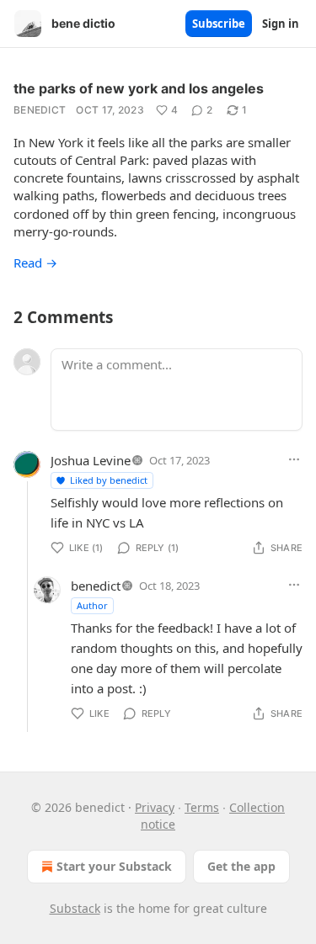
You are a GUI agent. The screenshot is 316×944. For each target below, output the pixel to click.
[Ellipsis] (294, 459)
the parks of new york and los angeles (138, 88)
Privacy (154, 807)
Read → (35, 262)
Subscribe (218, 23)
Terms (202, 807)
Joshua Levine (91, 460)
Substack (75, 908)
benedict (39, 109)
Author (92, 605)
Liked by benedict (108, 480)
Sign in (280, 23)
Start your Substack (114, 866)
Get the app (241, 866)
